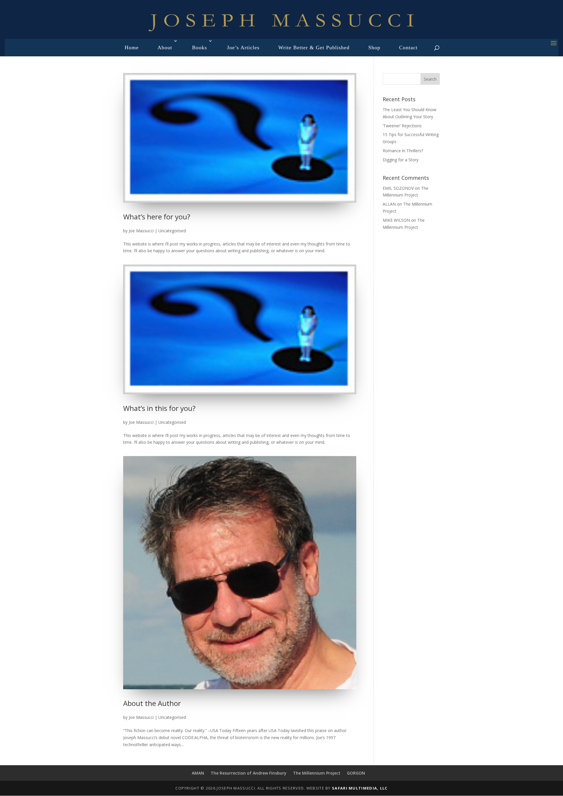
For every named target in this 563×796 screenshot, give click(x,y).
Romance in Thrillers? (403, 150)
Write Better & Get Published (314, 47)
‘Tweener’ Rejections (402, 125)
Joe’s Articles (243, 47)
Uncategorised (172, 230)
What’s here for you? (156, 216)
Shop (374, 47)
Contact (408, 47)
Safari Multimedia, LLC (360, 788)
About (164, 47)
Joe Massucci (141, 230)
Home (132, 47)
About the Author (152, 703)
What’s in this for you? (159, 408)
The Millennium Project (316, 773)
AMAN (198, 773)
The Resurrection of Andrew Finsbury (248, 773)
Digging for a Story (400, 159)
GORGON (356, 773)
